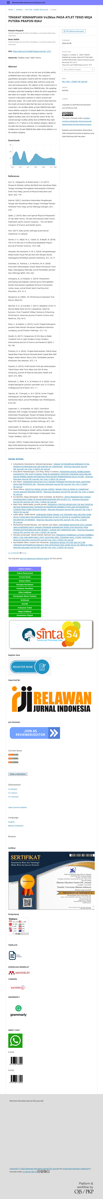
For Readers (12, 789)
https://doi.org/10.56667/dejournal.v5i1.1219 (32, 51)
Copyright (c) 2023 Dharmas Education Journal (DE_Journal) (34, 1168)
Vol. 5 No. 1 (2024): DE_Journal (36, 9)
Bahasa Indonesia (15, 825)
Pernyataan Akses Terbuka (24, 596)
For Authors (12, 793)
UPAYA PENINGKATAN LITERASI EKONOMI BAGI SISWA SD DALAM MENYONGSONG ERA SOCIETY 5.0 (52, 498)
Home (10, 9)
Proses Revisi (25, 577)
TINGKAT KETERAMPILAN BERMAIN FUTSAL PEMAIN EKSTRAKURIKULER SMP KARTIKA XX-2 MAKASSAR (51, 465)
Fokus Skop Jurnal (25, 573)
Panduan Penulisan (25, 588)
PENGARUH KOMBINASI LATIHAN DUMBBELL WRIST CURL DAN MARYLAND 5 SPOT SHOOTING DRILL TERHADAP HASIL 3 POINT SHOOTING (53, 536)
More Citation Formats (72, 69)
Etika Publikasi (24, 592)
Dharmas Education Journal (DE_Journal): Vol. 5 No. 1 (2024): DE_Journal (51, 500)
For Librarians (13, 797)
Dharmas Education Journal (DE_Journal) (28, 2)
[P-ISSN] (16, 1083)
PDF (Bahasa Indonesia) (75, 31)
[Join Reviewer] (35, 740)
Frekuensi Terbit (25, 608)
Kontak (25, 604)
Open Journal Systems (17, 807)
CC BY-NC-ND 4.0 (30, 1171)
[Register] (30, 675)
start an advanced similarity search (34, 558)
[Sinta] (51, 650)
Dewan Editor (25, 581)
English (11, 822)
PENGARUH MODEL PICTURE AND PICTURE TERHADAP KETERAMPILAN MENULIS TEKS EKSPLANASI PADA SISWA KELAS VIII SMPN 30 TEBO (53, 543)
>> (25, 553)
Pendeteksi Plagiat (25, 615)
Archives (19, 9)
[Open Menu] (8, 2)
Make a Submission (18, 774)
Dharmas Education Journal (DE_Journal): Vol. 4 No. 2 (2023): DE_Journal (53, 477)
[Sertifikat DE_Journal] (51, 909)
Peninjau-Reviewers (24, 584)
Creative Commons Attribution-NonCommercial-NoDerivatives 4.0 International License (77, 121)
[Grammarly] (18, 1020)
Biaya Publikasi (24, 611)
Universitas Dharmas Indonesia (75, 1168)
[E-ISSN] (16, 1065)
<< (9, 553)
